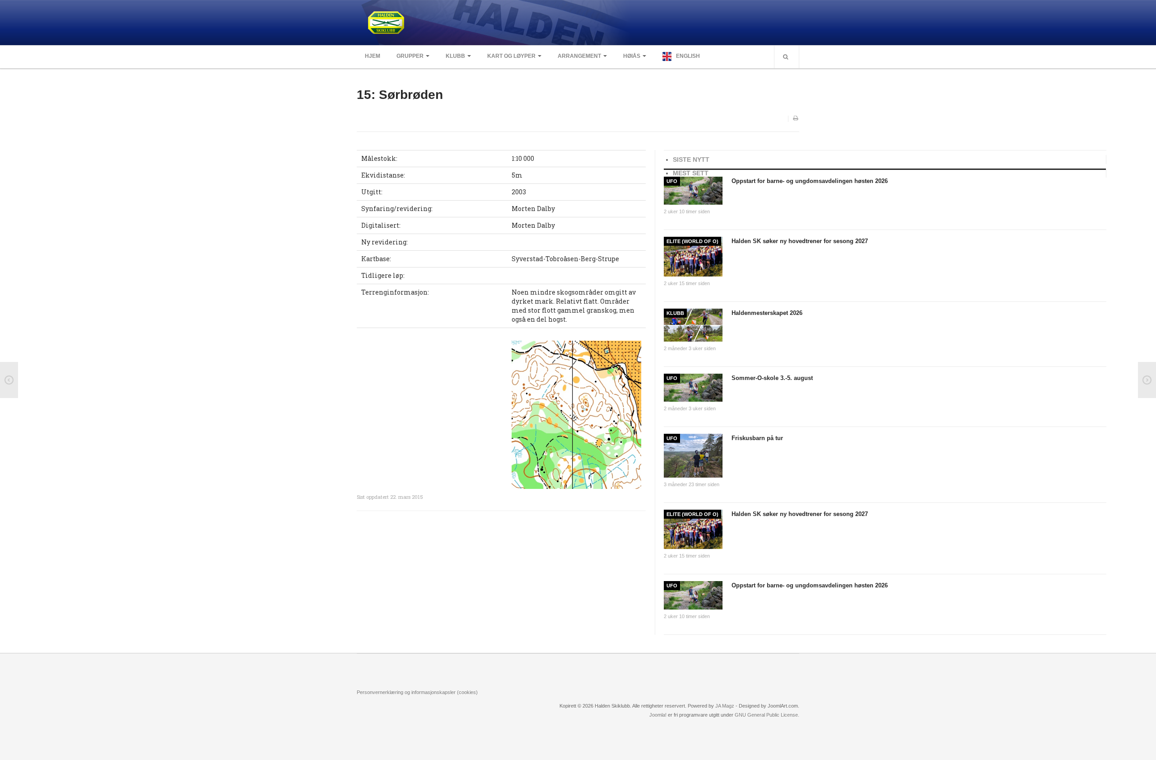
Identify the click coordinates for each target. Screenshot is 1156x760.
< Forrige (9, 380)
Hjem (372, 56)
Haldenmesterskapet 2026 (767, 313)
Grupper (410, 56)
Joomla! (658, 715)
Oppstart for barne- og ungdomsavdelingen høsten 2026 (810, 181)
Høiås (631, 56)
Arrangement (579, 56)
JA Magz (724, 705)
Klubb (455, 56)
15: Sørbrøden (400, 95)
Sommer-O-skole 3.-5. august (772, 378)
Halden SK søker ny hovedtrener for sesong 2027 (800, 241)
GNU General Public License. (767, 715)
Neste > (1147, 380)
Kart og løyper (511, 56)
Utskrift (796, 119)
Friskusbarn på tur (757, 438)
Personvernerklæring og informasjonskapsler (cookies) (417, 692)
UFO (672, 181)
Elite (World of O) (692, 241)
